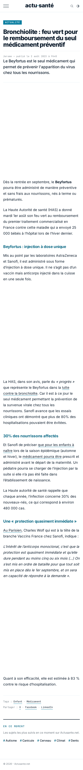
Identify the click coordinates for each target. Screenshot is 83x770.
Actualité (12, 22)
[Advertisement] (41, 131)
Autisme (11, 740)
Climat (61, 740)
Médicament (34, 701)
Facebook (31, 707)
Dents (75, 740)
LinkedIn (47, 707)
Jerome (7, 56)
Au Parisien (12, 530)
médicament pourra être (42, 457)
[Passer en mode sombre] (78, 6)
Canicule (28, 740)
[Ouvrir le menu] (6, 6)
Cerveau (45, 740)
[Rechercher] (72, 6)
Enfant (17, 701)
